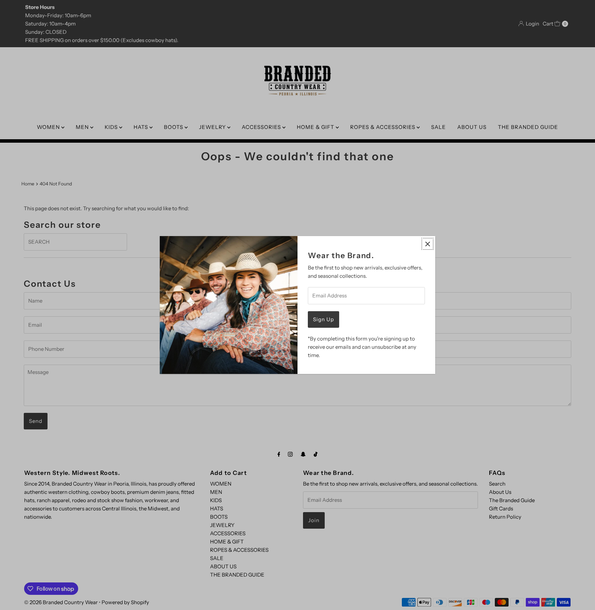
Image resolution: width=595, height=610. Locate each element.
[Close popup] (427, 244)
